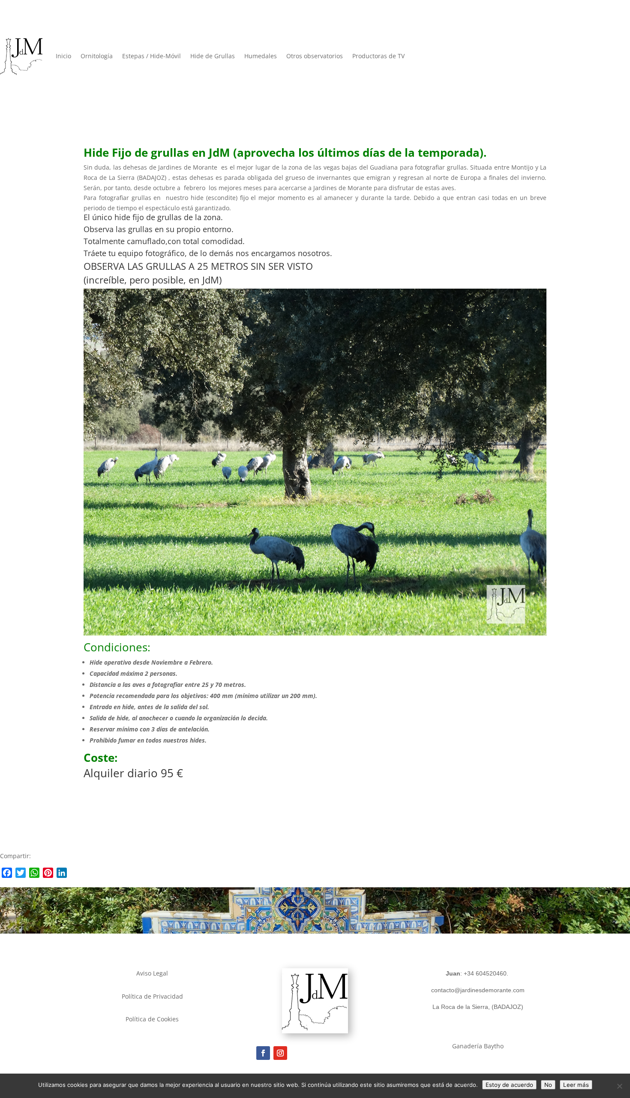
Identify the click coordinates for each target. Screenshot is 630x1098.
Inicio (63, 56)
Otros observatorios (314, 56)
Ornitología (97, 56)
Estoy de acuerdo (509, 1084)
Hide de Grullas (212, 56)
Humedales (260, 56)
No (548, 1084)
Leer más (576, 1084)
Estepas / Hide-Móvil (151, 56)
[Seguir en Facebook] (263, 1053)
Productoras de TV (378, 56)
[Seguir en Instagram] (280, 1053)
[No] (619, 1086)
